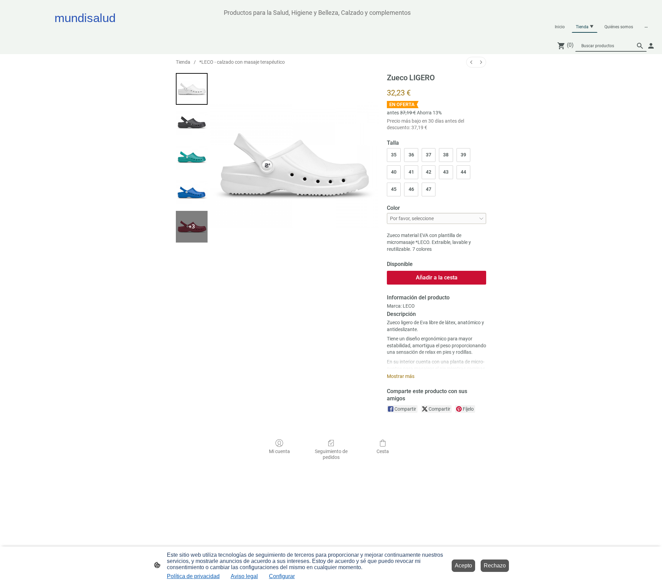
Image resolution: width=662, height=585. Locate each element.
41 (411, 172)
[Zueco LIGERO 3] (192, 192)
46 (411, 189)
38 (446, 154)
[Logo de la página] (114, 31)
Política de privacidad (193, 576)
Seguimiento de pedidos (331, 454)
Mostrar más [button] (400, 376)
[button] (640, 46)
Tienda (183, 62)
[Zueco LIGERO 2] (192, 158)
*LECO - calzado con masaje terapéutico (242, 62)
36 (411, 154)
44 (463, 172)
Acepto (463, 565)
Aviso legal (244, 576)
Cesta (383, 451)
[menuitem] (471, 62)
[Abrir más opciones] (646, 27)
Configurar (282, 576)
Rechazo (495, 565)
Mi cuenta (279, 451)
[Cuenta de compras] (651, 46)
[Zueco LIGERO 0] (192, 89)
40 (394, 172)
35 (394, 154)
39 (463, 154)
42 (428, 172)
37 (428, 154)
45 (394, 189)
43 (446, 172)
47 (428, 189)
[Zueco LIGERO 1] (192, 123)
